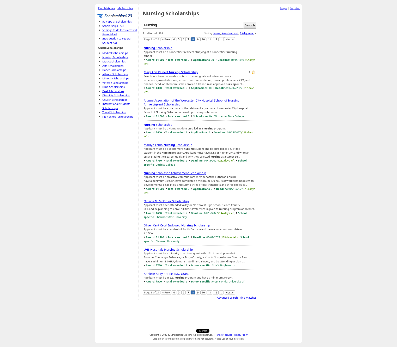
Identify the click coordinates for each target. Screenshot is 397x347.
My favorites (125, 8)
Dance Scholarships (114, 70)
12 (215, 39)
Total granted (247, 33)
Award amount (229, 33)
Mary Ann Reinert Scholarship (171, 72)
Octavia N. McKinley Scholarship (166, 201)
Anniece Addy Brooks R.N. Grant (166, 274)
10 (203, 39)
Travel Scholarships (114, 112)
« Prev (166, 39)
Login (283, 8)
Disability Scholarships (116, 95)
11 (209, 39)
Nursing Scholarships (115, 57)
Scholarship (158, 48)
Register (295, 8)
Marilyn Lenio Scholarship (168, 145)
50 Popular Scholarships (117, 21)
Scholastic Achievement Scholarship (175, 173)
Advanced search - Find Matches (236, 297)
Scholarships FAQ (113, 26)
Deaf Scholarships (113, 91)
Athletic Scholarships (115, 74)
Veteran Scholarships (115, 83)
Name (216, 33)
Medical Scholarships (115, 53)
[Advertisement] (280, 74)
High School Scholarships (117, 116)
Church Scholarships (114, 100)
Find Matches (106, 8)
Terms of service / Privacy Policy (231, 334)
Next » (230, 39)
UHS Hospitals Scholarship (168, 249)
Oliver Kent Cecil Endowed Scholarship (177, 225)
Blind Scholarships (113, 87)
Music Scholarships (114, 61)
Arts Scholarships (112, 66)
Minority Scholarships (115, 78)
